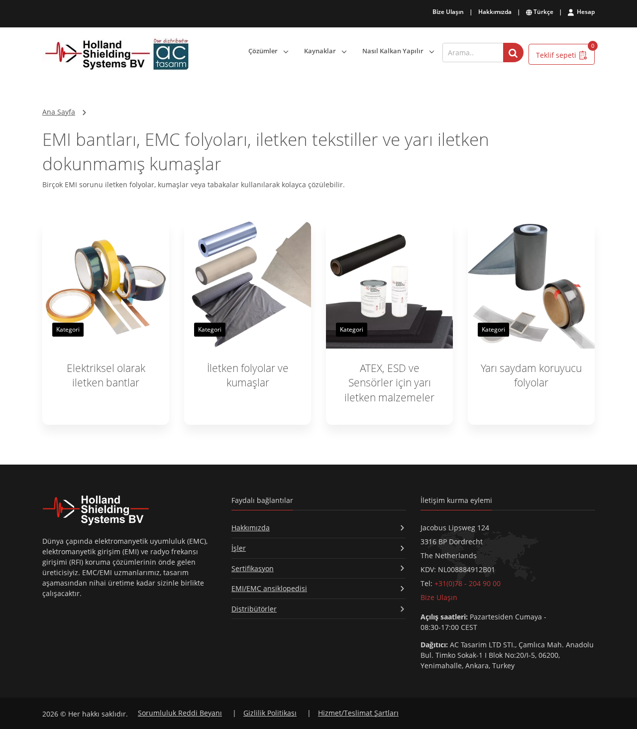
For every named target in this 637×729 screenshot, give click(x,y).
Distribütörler (254, 608)
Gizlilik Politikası (270, 713)
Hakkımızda (495, 11)
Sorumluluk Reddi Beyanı (180, 713)
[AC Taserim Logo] (115, 54)
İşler (238, 548)
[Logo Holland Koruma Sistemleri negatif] (129, 510)
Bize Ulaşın (448, 11)
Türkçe (542, 11)
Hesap (585, 11)
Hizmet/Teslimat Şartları (358, 713)
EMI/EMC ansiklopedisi (269, 588)
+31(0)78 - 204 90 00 (467, 583)
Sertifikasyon (252, 568)
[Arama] (513, 53)
